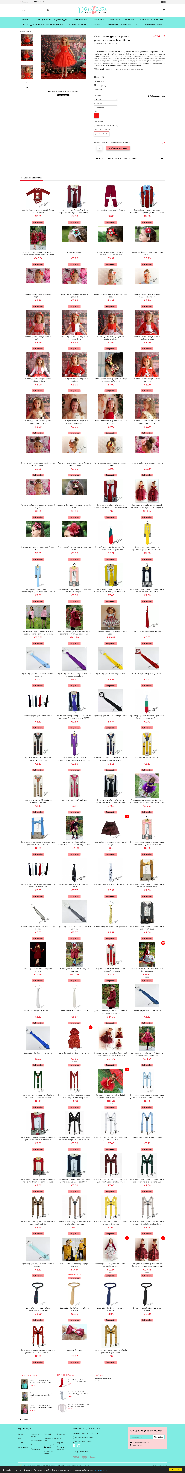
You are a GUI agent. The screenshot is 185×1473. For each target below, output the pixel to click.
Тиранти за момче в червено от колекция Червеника (110, 969)
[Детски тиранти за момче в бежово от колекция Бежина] (74, 1207)
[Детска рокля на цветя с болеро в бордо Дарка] (147, 954)
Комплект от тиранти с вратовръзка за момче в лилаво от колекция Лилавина (74, 759)
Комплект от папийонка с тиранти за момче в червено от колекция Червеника (38, 1181)
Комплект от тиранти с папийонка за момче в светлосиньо (38, 843)
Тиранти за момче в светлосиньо (147, 1137)
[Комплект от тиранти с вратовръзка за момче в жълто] (147, 533)
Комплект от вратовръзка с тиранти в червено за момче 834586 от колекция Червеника (110, 506)
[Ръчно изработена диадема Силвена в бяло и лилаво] (38, 444)
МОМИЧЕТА (115, 19)
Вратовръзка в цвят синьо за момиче (110, 1309)
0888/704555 (39, 2)
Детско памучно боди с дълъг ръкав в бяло (78, 1405)
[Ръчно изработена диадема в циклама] (74, 276)
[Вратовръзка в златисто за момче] (110, 912)
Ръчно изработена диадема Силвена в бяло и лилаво (38, 464)
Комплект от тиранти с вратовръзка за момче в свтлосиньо (38, 590)
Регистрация (36, 1440)
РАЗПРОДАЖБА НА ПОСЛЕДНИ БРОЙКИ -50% (43, 24)
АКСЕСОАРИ (96, 24)
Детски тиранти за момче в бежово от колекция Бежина (74, 1222)
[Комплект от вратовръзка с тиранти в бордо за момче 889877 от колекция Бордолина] (74, 196)
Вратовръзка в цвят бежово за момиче (74, 1309)
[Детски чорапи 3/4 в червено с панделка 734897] (62, 1383)
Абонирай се (26, 1419)
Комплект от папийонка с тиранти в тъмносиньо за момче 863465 (74, 1180)
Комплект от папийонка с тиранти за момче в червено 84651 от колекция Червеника (38, 1138)
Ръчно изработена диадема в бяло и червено (110, 421)
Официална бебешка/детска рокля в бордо (111, 632)
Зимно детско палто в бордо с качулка (38, 969)
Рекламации (35, 1449)
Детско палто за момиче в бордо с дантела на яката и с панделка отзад (74, 633)
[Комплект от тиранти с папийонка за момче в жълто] (111, 1207)
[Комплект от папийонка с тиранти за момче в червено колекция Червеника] (38, 1336)
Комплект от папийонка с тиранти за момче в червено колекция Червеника (38, 1351)
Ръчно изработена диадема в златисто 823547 (74, 421)
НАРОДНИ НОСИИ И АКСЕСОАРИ (122, 24)
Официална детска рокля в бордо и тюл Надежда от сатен (147, 1054)
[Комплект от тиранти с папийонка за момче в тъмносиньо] (147, 575)
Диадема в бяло (74, 252)
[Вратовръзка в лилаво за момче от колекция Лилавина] (74, 659)
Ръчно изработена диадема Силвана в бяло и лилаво (74, 464)
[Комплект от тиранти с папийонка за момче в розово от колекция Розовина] (147, 828)
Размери (60, 1443)
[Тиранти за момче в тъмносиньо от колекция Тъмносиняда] (110, 743)
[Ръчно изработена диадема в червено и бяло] (74, 322)
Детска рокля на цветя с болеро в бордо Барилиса (110, 1264)
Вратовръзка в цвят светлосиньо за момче (38, 674)
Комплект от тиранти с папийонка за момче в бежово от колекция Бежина (147, 1223)
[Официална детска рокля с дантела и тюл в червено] (27, 39)
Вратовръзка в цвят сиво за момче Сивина (74, 927)
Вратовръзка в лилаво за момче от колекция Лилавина (74, 674)
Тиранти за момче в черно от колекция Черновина (38, 758)
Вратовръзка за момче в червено (147, 631)
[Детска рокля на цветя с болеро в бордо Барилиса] (110, 1249)
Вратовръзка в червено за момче (147, 673)
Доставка (48, 1434)
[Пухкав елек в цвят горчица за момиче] (74, 1249)
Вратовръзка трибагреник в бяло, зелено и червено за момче (111, 548)
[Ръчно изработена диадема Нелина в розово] (38, 487)
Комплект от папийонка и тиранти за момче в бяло (110, 1138)
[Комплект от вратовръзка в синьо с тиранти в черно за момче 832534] (74, 701)
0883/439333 (87, 1441)
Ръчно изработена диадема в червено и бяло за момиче (110, 253)
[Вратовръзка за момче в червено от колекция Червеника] (38, 867)
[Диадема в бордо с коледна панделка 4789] (74, 487)
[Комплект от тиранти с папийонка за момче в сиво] (147, 912)
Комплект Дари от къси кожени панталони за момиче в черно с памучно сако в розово (38, 633)
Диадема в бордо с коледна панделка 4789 (74, 506)
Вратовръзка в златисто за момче (110, 926)
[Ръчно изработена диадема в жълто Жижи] (110, 444)
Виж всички (99, 1381)
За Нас (20, 1443)
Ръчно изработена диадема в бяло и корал (110, 295)
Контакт (34, 1445)
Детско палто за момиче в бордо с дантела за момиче (111, 1011)
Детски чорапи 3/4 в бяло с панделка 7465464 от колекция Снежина (78, 1393)
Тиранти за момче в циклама (74, 800)
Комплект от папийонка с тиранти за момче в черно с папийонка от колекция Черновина (74, 1138)
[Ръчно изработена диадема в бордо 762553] (74, 529)
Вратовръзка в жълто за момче (110, 673)
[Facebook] (74, 1446)
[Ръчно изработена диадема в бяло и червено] (110, 406)
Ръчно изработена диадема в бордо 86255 (147, 253)
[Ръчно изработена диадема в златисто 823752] (38, 406)
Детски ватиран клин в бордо (111, 210)
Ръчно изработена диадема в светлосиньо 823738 (147, 295)
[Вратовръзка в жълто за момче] (110, 658)
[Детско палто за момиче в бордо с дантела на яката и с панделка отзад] (74, 617)
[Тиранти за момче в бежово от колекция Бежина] (38, 785)
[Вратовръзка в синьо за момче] (147, 995)
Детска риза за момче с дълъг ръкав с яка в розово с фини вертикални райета (41, 1406)
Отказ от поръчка (61, 1448)
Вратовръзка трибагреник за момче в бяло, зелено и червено (147, 716)
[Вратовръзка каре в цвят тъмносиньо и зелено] (38, 1293)
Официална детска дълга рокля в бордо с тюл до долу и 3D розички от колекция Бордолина (147, 506)
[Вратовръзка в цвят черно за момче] (110, 700)
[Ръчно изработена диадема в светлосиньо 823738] (147, 276)
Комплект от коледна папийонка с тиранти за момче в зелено (38, 1096)
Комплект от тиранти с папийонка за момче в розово (74, 590)
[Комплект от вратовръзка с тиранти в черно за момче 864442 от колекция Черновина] (110, 785)
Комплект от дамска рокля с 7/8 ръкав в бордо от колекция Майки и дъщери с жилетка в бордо (38, 253)
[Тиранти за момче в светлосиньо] (147, 1123)
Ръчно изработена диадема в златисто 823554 (147, 421)
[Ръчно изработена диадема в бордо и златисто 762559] (110, 364)
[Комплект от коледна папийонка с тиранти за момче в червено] (74, 1081)
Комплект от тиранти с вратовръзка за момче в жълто (147, 548)
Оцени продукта (72, 91)
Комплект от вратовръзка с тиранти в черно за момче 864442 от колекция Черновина (110, 801)
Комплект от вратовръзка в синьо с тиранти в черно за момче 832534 (74, 716)
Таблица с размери (157, 96)
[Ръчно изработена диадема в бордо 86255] (147, 234)
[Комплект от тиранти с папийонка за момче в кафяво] (38, 1207)
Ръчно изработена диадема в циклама (74, 295)
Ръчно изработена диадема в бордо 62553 (37, 548)
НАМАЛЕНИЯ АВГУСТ (154, 24)
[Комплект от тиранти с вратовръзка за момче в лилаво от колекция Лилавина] (74, 743)
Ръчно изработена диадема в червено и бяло (74, 337)
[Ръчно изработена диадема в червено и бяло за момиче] (110, 234)
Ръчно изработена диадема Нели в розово (147, 464)
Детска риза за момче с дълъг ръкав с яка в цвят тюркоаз (40, 1381)
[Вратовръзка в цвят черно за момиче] (147, 1293)
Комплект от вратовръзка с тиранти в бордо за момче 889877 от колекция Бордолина (74, 211)
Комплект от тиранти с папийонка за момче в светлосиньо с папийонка (147, 1096)
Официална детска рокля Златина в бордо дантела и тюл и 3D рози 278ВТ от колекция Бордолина (110, 1054)
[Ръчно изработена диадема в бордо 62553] (38, 529)
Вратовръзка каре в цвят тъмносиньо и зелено (38, 1309)
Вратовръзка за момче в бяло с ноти (111, 884)
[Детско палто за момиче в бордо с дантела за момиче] (110, 996)
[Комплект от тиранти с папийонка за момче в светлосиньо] (38, 828)
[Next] (27, 87)
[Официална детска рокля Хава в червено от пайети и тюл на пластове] (110, 1081)
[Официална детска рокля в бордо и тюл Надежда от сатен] (147, 1038)
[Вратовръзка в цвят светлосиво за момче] (38, 912)
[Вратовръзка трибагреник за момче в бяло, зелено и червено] (147, 701)
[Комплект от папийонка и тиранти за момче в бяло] (110, 1123)
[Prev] (27, 82)
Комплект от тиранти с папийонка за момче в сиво (147, 927)
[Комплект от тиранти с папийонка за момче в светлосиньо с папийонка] (147, 1081)
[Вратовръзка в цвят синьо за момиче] (110, 1293)
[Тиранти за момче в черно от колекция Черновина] (38, 743)
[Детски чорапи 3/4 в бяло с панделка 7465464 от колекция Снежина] (62, 1395)
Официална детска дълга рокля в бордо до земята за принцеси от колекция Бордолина (147, 1265)
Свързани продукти (31, 177)
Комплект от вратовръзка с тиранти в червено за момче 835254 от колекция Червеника (147, 211)
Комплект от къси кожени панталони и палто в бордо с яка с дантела (74, 843)
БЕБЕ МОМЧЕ (98, 19)
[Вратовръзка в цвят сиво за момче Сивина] (74, 911)
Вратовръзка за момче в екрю (74, 1010)
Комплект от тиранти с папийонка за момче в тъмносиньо (147, 590)
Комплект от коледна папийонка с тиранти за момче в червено (74, 1096)
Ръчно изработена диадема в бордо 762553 (74, 548)
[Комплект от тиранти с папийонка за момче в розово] (74, 575)
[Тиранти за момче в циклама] (74, 785)
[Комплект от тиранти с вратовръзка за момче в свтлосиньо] (38, 575)
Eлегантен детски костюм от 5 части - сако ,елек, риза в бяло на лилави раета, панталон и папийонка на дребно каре (41, 1394)
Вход (19, 1438)
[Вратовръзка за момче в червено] (147, 617)
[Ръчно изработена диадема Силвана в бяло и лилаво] (74, 444)
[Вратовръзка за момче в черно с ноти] (74, 870)
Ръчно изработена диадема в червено (38, 295)
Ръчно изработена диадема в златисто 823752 (38, 421)
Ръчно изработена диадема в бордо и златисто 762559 (110, 379)
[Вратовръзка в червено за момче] (147, 658)
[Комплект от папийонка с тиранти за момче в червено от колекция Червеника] (38, 1165)
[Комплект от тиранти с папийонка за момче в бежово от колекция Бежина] (147, 1207)
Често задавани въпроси (50, 1446)
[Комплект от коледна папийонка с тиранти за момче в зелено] (38, 1081)
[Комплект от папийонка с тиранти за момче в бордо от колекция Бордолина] (111, 1165)
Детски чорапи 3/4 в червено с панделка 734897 (77, 1380)
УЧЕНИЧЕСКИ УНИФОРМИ (151, 19)
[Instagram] (79, 1446)
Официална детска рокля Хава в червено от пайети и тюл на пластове (110, 1096)
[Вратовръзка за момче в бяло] (38, 996)
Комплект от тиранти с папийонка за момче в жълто (110, 1222)
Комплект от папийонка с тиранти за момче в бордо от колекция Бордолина (110, 1181)
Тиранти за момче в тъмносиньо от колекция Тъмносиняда (111, 758)
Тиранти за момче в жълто (147, 757)
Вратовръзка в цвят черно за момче (110, 715)
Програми (61, 1434)
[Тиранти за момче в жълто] (147, 743)
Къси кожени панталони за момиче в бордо (110, 843)
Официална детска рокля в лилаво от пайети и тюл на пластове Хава (147, 801)
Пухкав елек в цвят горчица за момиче (74, 1264)
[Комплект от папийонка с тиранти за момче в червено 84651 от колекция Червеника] (38, 1123)
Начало (25, 19)
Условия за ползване (35, 1435)
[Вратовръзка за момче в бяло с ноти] (110, 870)
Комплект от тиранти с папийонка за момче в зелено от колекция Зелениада (147, 1181)
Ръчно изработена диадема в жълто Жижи (111, 464)
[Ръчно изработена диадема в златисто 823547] (74, 406)
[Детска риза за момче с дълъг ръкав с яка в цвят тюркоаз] (24, 1384)
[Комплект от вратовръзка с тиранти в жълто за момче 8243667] (110, 575)
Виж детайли (38, 222)
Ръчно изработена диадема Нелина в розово (38, 506)
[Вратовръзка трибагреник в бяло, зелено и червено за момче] (110, 533)
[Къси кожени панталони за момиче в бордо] (111, 828)
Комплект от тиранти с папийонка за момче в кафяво (38, 1222)
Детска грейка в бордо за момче (74, 1053)
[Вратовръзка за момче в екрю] (74, 996)
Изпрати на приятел (56, 91)
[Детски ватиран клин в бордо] (110, 196)
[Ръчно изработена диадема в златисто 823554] (147, 406)
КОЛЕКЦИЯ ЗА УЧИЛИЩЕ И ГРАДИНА (52, 19)
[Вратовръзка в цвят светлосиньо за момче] (38, 658)
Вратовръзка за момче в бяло (38, 1010)
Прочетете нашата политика (76, 1466)
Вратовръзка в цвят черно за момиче (147, 1309)
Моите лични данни (159, 1466)
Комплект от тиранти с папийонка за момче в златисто (147, 885)
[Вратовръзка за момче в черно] (38, 698)
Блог (59, 1438)
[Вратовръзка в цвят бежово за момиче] (74, 1293)
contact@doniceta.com (89, 1433)
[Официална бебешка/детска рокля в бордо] (110, 617)
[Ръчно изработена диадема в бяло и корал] (110, 276)
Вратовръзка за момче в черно (38, 715)
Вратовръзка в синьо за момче (147, 1010)
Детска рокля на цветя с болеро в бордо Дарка (147, 969)
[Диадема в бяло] (74, 234)
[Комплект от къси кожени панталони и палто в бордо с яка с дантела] (74, 828)
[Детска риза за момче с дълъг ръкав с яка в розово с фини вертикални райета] (24, 1409)
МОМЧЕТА (129, 19)
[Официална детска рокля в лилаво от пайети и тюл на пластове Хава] (147, 785)
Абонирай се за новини (104, 1378)
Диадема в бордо (74, 1350)
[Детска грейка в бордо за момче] (74, 1038)
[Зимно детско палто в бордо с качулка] (38, 954)
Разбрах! (175, 1469)
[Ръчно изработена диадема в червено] (38, 275)
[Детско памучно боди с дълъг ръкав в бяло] (62, 1408)
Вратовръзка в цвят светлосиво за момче (38, 927)
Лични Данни (23, 1447)
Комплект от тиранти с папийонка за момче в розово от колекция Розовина (147, 843)
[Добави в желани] (163, 143)
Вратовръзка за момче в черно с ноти (74, 885)
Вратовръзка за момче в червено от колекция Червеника (38, 885)
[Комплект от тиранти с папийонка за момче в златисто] (147, 870)
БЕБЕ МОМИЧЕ (80, 19)
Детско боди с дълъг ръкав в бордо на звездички (38, 211)
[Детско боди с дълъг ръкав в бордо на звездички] (38, 196)
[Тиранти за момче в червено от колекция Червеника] (110, 954)
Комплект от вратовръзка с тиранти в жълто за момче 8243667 (111, 590)
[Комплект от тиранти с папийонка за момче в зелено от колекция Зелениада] (147, 1165)
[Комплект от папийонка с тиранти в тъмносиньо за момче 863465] (74, 1165)
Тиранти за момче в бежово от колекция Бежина (37, 801)
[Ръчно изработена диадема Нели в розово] (147, 444)
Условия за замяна (48, 1452)
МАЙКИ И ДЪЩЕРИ (77, 24)
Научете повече (100, 1469)
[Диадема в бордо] (74, 1332)
